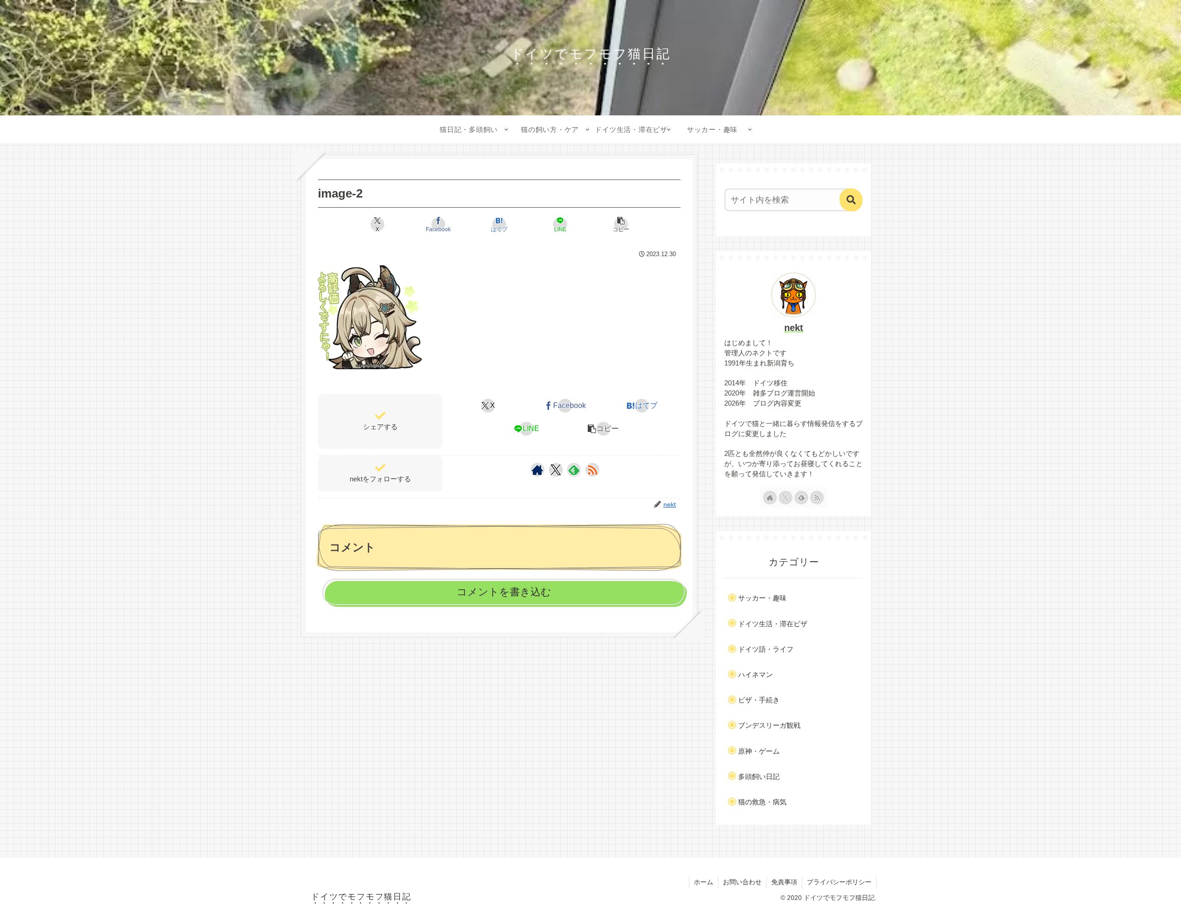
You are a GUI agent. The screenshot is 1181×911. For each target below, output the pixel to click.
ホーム (703, 882)
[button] (621, 224)
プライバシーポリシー (839, 882)
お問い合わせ (742, 882)
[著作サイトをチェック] (537, 470)
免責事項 (784, 882)
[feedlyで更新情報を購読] (574, 470)
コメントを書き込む (504, 592)
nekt (793, 328)
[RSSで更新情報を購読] (592, 470)
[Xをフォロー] (556, 470)
